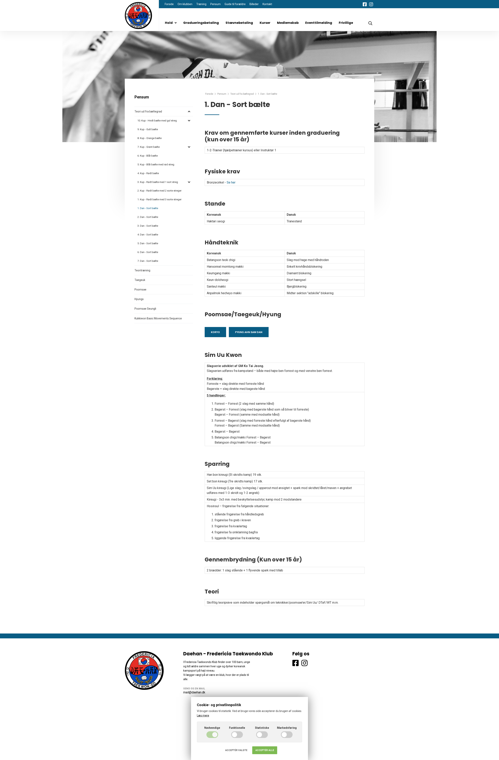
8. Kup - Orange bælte (149, 138)
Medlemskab (288, 22)
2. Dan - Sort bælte (147, 217)
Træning (201, 4)
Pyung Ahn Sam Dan (248, 332)
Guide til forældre (235, 4)
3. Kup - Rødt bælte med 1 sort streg (157, 182)
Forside (169, 4)
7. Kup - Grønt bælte (148, 146)
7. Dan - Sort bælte (147, 260)
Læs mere (203, 715)
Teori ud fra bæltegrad (242, 94)
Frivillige (346, 22)
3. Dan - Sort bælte (147, 225)
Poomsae (140, 289)
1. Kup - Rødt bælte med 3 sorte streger (159, 199)
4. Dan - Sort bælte (147, 234)
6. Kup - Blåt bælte (147, 155)
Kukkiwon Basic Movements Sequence (158, 318)
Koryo (215, 332)
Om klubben (185, 4)
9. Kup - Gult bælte (147, 129)
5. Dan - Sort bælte (147, 243)
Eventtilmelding (318, 22)
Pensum (215, 4)
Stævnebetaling (239, 22)
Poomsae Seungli (145, 308)
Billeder (254, 4)
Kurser (265, 22)
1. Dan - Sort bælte (147, 208)
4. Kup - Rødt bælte (148, 173)
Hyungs (139, 299)
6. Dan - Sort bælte (147, 252)
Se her (231, 182)
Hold (169, 22)
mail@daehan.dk (194, 692)
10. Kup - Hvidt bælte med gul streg (157, 120)
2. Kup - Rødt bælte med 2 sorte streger (159, 190)
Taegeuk (139, 280)
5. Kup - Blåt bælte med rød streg (155, 164)
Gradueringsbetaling (201, 22)
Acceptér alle (264, 750)
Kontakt (267, 4)
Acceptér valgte (236, 750)
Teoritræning (142, 270)
